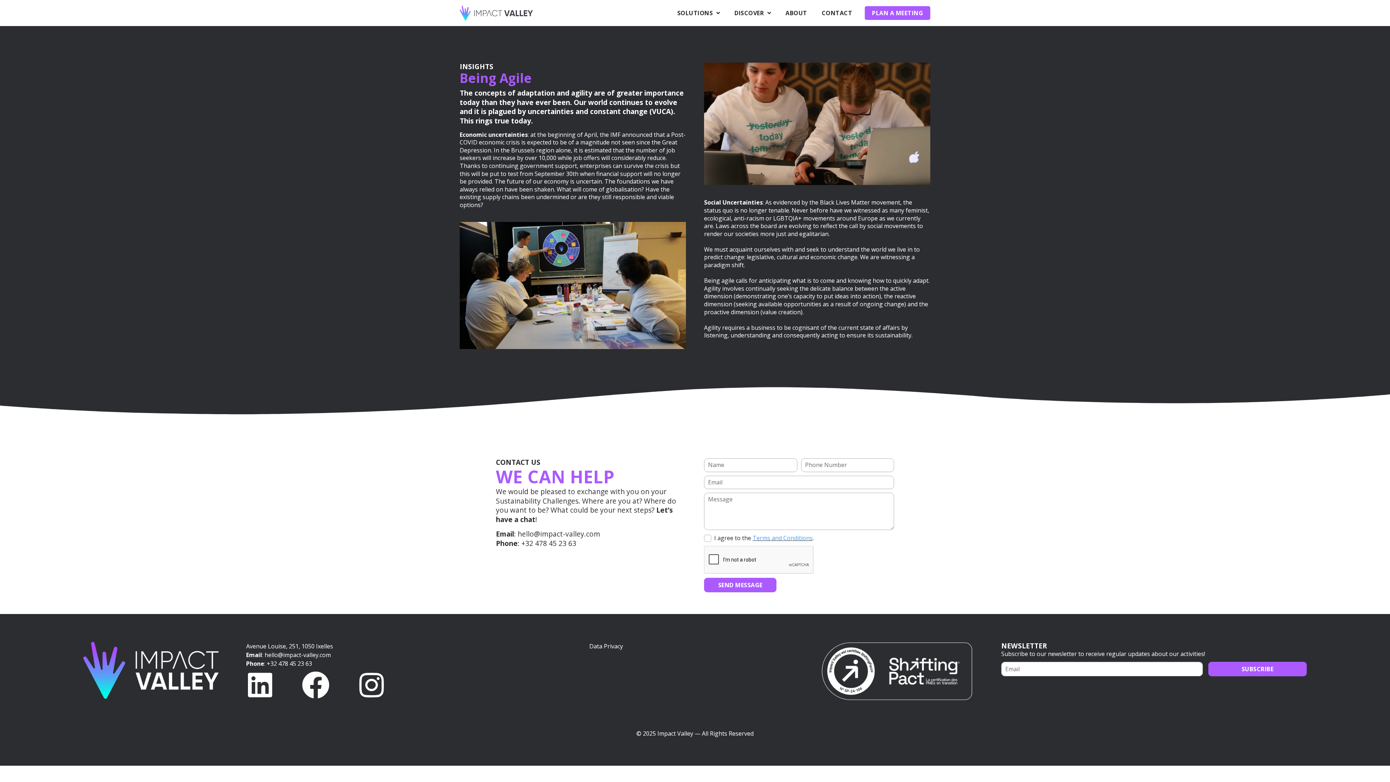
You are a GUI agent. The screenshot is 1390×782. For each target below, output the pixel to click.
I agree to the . (764, 538)
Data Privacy (606, 646)
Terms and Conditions (783, 538)
